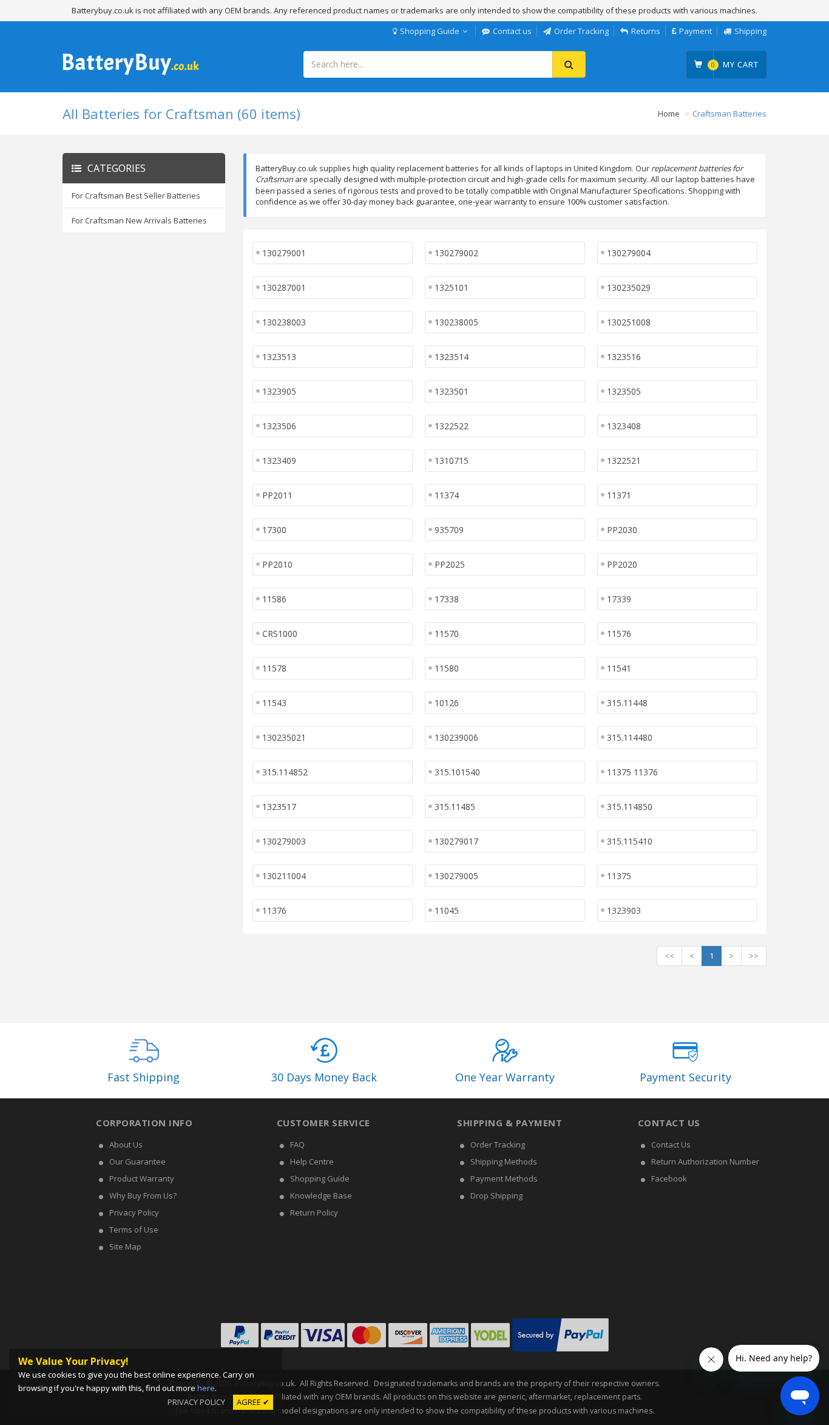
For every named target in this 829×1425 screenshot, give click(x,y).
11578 (274, 668)
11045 (447, 910)
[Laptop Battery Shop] (131, 73)
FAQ (297, 1144)
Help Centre (312, 1161)
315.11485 (455, 806)
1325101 (452, 287)
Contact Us (671, 1144)
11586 (274, 599)
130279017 (456, 841)
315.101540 (457, 772)
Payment (695, 31)
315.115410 (629, 841)
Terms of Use (133, 1229)
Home (669, 113)
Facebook (669, 1178)
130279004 (629, 253)
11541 (619, 668)
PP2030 (622, 530)
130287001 (284, 287)
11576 (619, 633)
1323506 (279, 426)
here (206, 1387)
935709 (449, 530)
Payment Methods (504, 1178)
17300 (274, 530)
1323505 (624, 391)
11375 (619, 876)
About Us (126, 1144)
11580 (447, 668)
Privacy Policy (134, 1212)
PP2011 (277, 495)
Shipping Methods (503, 1161)
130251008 (629, 322)
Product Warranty (141, 1178)
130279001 (284, 253)
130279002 (456, 253)
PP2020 (622, 564)
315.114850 (629, 806)
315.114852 (285, 772)
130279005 (456, 876)
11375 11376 (632, 772)
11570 (447, 633)
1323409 (279, 460)
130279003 (284, 841)
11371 (619, 495)
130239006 (456, 737)
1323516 (624, 356)
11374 (447, 495)
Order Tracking (581, 31)
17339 (619, 599)
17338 (447, 599)
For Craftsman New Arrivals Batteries (139, 220)
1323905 (279, 391)
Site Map (125, 1246)
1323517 (279, 806)
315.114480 (629, 737)
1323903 (624, 910)
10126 (447, 703)
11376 (274, 910)
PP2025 (450, 564)
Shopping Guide (429, 31)
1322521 (624, 460)
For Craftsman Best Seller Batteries (136, 195)
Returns (645, 31)
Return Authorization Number (705, 1161)
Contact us (512, 31)
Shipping (750, 31)
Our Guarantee (137, 1161)
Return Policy (314, 1212)
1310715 (452, 460)
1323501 (452, 391)
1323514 (452, 356)
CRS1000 (279, 633)
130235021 (284, 737)
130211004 (284, 876)
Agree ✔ (253, 1401)
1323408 (624, 426)
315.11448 (627, 703)
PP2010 (277, 564)
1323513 (279, 356)
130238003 (284, 322)
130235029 (629, 287)
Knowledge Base (321, 1195)
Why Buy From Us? (143, 1195)
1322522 (452, 426)
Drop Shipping (496, 1195)
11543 (274, 703)
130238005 (456, 322)
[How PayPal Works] (560, 1351)
